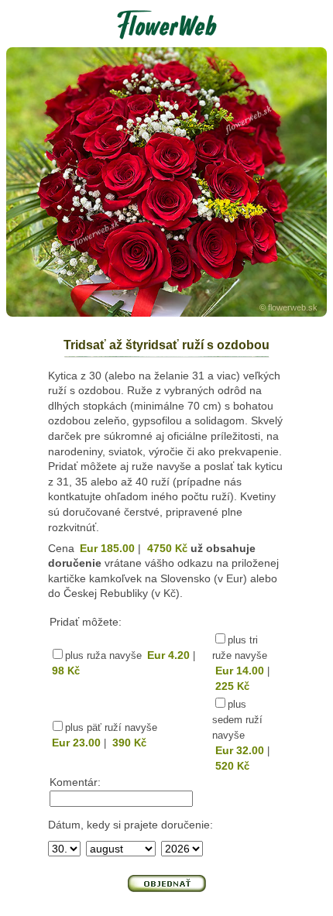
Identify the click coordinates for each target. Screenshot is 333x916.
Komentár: (75, 782)
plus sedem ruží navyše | (240, 734)
